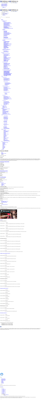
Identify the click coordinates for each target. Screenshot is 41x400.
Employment (4, 143)
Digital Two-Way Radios (3, 153)
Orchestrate (5, 48)
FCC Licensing (5, 126)
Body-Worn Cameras (6, 66)
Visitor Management (7, 84)
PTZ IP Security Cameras (6, 98)
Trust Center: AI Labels (5, 107)
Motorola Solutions (4, 105)
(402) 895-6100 (4, 390)
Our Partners (4, 147)
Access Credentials (5, 103)
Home (2, 19)
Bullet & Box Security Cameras (7, 96)
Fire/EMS (5, 133)
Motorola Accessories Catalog (4, 202)
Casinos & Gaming (5, 131)
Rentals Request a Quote (6, 124)
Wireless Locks (5, 104)
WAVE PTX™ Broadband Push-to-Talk (7, 23)
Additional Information (3, 183)
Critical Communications (6, 51)
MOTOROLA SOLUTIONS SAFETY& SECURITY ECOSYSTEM (6, 49)
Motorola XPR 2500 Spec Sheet (4, 204)
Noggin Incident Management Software (7, 44)
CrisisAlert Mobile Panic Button (8, 83)
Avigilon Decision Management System (7, 33)
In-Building (2, 108)
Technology (6, 93)
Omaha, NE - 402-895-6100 (4, 4)
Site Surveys (4, 110)
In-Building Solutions (3, 380)
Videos (2, 185)
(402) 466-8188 (4, 389)
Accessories (2, 184)
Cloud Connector (5, 90)
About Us (2, 382)
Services (2, 114)
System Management (6, 118)
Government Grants (4, 144)
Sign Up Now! (1, 386)
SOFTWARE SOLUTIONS (4, 40)
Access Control (4, 100)
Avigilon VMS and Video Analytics (7, 65)
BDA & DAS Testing (5, 113)
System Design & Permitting (5, 111)
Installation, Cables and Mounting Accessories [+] (5, 253)
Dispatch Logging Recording (6, 25)
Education (5, 132)
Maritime (5, 136)
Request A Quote (1, 182)
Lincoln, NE (2, 388)
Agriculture (5, 129)
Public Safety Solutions (3, 379)
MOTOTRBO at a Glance (3, 201)
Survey (3, 148)
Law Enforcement (5, 135)
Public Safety (2, 52)
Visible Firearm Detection (6, 47)
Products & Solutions (5, 106)
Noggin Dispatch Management (7, 24)
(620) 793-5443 (4, 391)
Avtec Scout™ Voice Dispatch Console (7, 43)
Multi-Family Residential (6, 137)
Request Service (4, 7)
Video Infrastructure (6, 99)
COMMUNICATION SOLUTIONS (5, 21)
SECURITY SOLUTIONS (4, 29)
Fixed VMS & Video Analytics (7, 34)
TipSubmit (5, 42)
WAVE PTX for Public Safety (7, 59)
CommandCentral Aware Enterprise (7, 45)
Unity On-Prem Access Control (7, 102)
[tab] (20, 161)
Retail (4, 139)
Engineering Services (6, 116)
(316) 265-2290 (4, 392)
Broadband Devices (6, 58)
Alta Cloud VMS (5, 87)
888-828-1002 (7, 394)
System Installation (4, 112)
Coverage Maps (5, 121)
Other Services (5, 125)
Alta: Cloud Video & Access (6, 32)
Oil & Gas (5, 138)
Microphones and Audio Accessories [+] (4, 288)
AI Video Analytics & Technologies (7, 88)
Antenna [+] (1, 219)
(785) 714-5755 (4, 393)
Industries (2, 381)
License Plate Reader (6, 89)
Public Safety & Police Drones (7, 68)
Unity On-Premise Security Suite (7, 79)
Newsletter (4, 146)
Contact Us (2, 149)
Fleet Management (5, 127)
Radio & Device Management (7, 128)
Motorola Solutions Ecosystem (7, 80)
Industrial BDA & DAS (5, 109)
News (3, 145)
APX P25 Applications (6, 55)
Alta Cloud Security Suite (6, 78)
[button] (20, 161)
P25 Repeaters (5, 56)
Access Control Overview (6, 101)
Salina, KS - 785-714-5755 (4, 5)
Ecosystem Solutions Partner (5, 142)
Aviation (4, 130)
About (2, 141)
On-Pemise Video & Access (6, 64)
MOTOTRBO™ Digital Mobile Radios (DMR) (8, 28)
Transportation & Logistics (6, 140)
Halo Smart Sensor (5, 36)
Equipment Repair (5, 117)
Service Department (6, 115)
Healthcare (5, 134)
